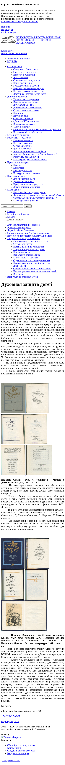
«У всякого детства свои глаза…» (30, 241)
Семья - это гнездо (22, 244)
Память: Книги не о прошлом (28, 246)
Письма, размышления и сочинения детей (35, 271)
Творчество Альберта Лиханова (23, 238)
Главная (11, 211)
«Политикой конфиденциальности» (19, 21)
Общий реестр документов (21, 745)
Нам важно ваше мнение (14, 53)
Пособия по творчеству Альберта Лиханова (29, 235)
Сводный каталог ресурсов (21, 750)
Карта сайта (7, 50)
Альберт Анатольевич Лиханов (23, 224)
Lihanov (11, 217)
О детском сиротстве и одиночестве (31, 260)
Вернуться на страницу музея (22, 276)
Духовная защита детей (19, 227)
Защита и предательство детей (29, 249)
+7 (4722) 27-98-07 (10, 716)
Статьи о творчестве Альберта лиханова (28, 233)
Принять (5, 26)
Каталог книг (14, 748)
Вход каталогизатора (18, 753)
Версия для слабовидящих (8, 30)
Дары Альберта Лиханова (20, 230)
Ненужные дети (21, 252)
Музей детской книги (18, 214)
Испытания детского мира (26, 255)
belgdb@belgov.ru (10, 721)
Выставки (18, 274)
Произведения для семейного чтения (32, 263)
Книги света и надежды (25, 257)
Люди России (20, 266)
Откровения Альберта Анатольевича (32, 268)
